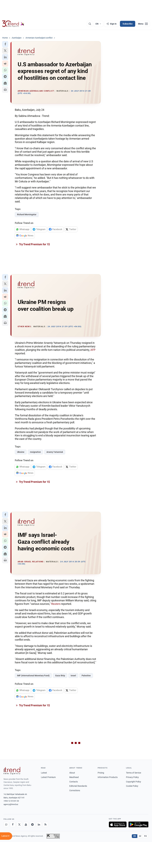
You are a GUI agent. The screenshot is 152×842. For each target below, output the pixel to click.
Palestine (86, 675)
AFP (92, 349)
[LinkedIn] (39, 824)
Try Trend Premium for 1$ (34, 244)
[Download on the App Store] (118, 824)
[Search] (90, 24)
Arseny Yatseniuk (54, 452)
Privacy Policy (132, 777)
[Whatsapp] (6, 824)
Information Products (108, 777)
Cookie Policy (132, 786)
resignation (35, 452)
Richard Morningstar (26, 214)
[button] (5, 44)
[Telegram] (32, 824)
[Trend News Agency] (12, 770)
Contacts (73, 781)
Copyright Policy (133, 781)
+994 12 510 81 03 (11, 801)
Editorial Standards (78, 786)
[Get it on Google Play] (138, 824)
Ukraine (20, 452)
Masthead (74, 777)
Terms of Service (133, 773)
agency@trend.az (11, 804)
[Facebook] (12, 824)
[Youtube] (25, 824)
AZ (140, 836)
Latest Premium (48, 777)
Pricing (101, 773)
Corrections (74, 790)
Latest (44, 773)
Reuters (55, 603)
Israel (73, 675)
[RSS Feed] (45, 824)
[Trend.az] (13, 24)
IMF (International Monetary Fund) (33, 675)
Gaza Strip (60, 675)
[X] (19, 824)
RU (145, 836)
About (72, 773)
